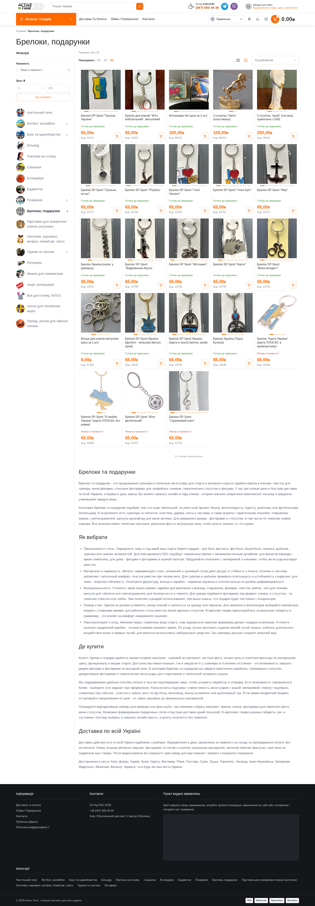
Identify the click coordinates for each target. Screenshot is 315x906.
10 (98, 60)
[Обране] (266, 19)
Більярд (33, 145)
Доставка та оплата (28, 805)
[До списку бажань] (117, 73)
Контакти (149, 19)
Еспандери (35, 178)
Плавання (34, 200)
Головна (21, 31)
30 (111, 60)
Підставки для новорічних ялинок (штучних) (47, 224)
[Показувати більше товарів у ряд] (245, 60)
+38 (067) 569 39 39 (102, 810)
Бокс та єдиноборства (44, 134)
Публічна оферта (27, 821)
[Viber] (234, 6)
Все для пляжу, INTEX (44, 295)
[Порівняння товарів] (257, 19)
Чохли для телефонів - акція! (44, 308)
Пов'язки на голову (41, 156)
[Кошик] (117, 136)
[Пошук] (139, 6)
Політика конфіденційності (32, 827)
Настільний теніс (39, 112)
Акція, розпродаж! (40, 284)
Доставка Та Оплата (92, 19)
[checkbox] (43, 70)
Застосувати (43, 97)
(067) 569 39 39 (207, 7)
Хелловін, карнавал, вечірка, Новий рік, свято (46, 239)
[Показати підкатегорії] (67, 124)
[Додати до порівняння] (117, 81)
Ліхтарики (34, 263)
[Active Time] (31, 6)
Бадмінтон (35, 189)
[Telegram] (224, 6)
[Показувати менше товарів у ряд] (238, 60)
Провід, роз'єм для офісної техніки (47, 323)
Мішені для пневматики (45, 274)
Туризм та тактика (40, 252)
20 (105, 60)
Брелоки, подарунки (43, 211)
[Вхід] (249, 19)
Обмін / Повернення (124, 19)
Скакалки (34, 167)
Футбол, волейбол (41, 123)
